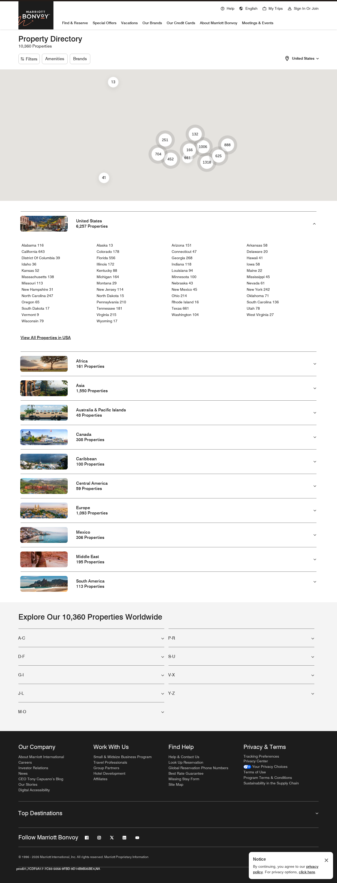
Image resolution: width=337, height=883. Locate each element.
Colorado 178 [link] (108, 251)
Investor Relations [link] (33, 768)
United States (303, 58)
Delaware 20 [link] (257, 251)
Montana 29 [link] (107, 283)
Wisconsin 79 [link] (33, 321)
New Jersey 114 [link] (110, 289)
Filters (31, 59)
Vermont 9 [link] (30, 315)
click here (307, 872)
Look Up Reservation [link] (185, 762)
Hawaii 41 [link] (255, 258)
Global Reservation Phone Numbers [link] (198, 768)
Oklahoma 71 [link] (258, 296)
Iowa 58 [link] (253, 264)
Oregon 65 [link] (30, 302)
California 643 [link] (33, 251)
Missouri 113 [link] (32, 283)
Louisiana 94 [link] (182, 270)
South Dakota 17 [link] (35, 308)
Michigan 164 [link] (108, 277)
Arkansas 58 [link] (257, 245)
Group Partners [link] (106, 768)
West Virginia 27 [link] (260, 315)
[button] (248, 8)
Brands (80, 58)
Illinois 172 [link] (105, 264)
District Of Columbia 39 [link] (41, 258)
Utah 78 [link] (253, 308)
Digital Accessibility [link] (34, 790)
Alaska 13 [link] (105, 245)
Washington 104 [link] (185, 315)
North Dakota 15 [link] (110, 296)
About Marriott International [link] (41, 757)
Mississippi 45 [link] (258, 277)
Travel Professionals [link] (110, 762)
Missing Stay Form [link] (183, 779)
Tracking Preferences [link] (261, 756)
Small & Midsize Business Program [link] (122, 757)
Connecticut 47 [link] (184, 251)
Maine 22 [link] (254, 270)
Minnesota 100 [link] (184, 277)
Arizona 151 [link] (182, 245)
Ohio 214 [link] (179, 296)
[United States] (317, 57)
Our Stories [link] (27, 784)
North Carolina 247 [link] (37, 296)
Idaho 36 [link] (29, 264)
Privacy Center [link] (256, 761)
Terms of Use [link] (255, 772)
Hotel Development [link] (109, 773)
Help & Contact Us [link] (183, 757)
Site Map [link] (175, 784)
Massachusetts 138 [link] (38, 277)
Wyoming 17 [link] (107, 321)
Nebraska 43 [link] (182, 283)
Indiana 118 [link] (181, 264)
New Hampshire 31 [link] (37, 289)
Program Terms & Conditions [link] (268, 777)
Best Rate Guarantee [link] (186, 773)
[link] (266, 766)
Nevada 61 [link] (256, 283)
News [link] (23, 773)
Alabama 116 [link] (33, 245)
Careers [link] (25, 762)
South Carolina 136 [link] (263, 302)
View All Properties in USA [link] (46, 337)
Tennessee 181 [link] (109, 308)
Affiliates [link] (100, 779)
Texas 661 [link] (180, 308)
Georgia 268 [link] (182, 258)
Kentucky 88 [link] (107, 270)
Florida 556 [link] (106, 258)
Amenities (54, 58)
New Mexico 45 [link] (184, 289)
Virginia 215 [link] (106, 315)
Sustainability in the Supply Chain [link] (271, 783)
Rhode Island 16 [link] (185, 302)
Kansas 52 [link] (30, 270)
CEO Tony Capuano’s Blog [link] (40, 779)
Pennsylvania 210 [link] (111, 302)
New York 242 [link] (258, 289)
